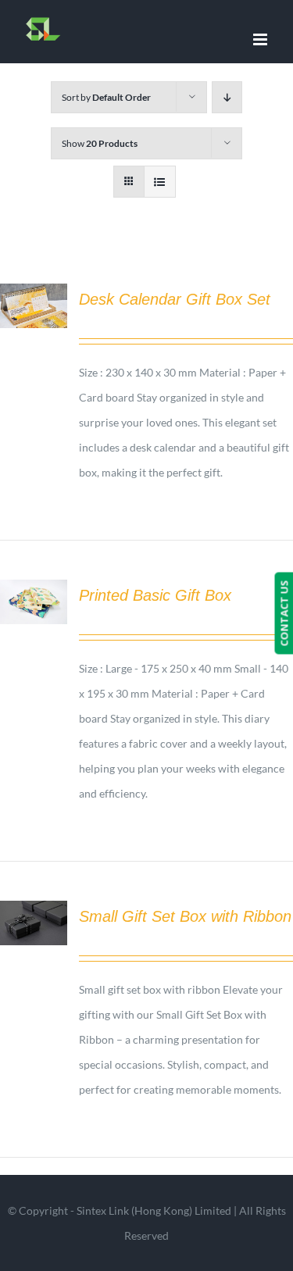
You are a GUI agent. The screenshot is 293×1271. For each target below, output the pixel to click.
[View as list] (160, 181)
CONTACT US (284, 613)
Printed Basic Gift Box (155, 595)
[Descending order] (227, 97)
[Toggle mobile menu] (261, 39)
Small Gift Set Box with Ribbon (185, 916)
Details (34, 307)
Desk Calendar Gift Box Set (174, 299)
